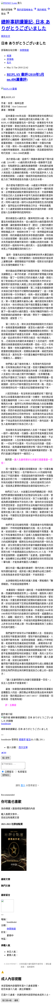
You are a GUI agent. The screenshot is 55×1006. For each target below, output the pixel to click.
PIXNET (13, 964)
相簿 (9, 56)
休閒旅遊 (24, 50)
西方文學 (23, 747)
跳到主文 (5, 36)
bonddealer (6, 723)
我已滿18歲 (7, 1000)
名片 (9, 62)
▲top (3, 752)
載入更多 (6, 758)
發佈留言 (6, 775)
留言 (28, 739)
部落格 (10, 59)
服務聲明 (30, 967)
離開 (16, 1000)
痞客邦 (22, 739)
